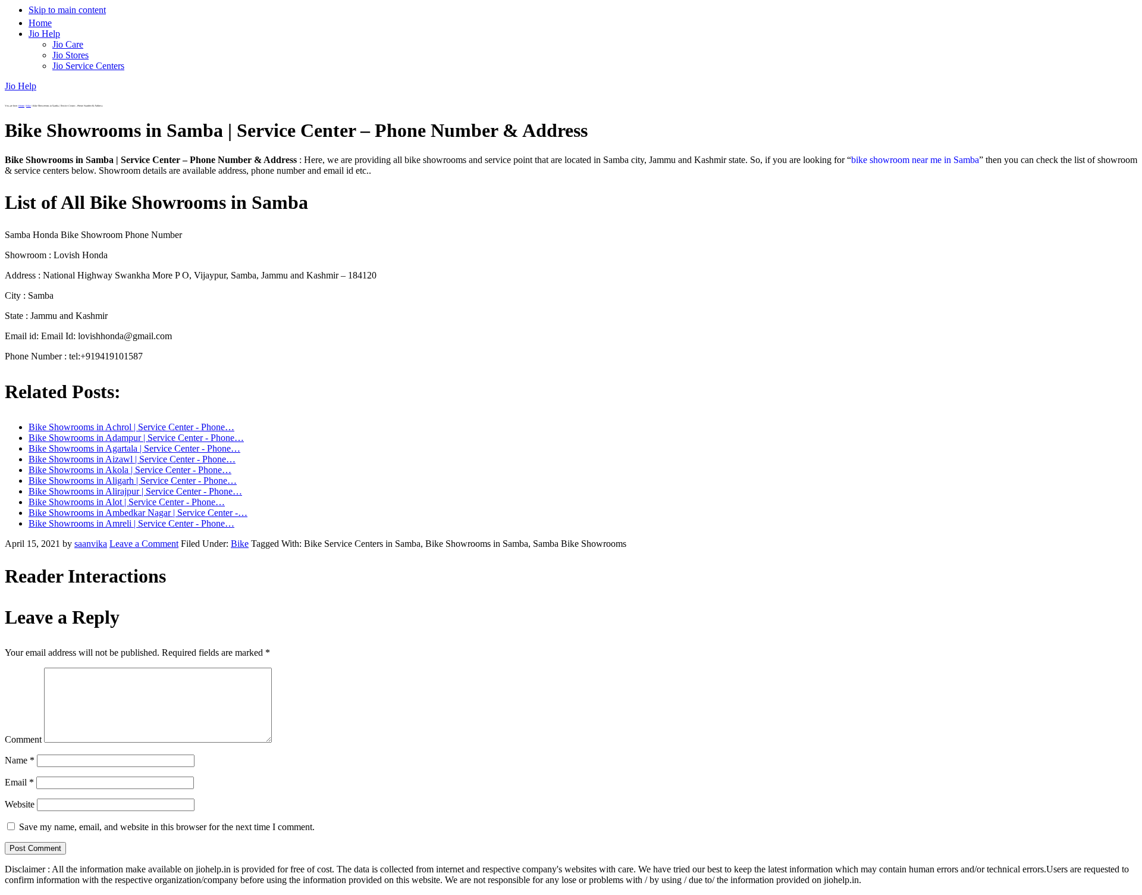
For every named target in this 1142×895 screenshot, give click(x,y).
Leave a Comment (143, 544)
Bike (240, 544)
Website (19, 804)
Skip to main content (67, 10)
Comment (23, 739)
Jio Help (20, 86)
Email (19, 782)
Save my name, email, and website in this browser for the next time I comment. (167, 827)
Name (19, 760)
